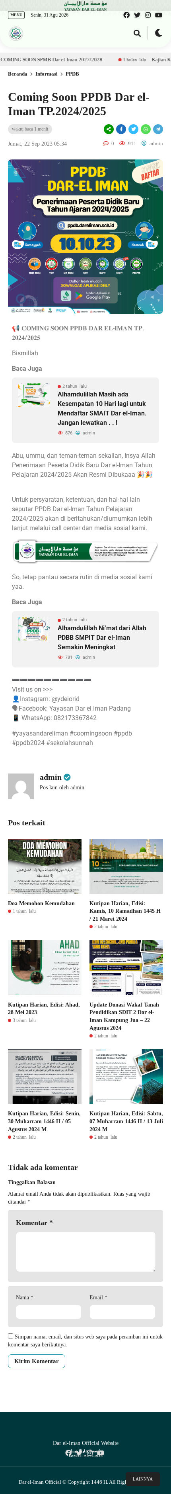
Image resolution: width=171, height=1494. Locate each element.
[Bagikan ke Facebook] (121, 129)
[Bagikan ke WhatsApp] (145, 129)
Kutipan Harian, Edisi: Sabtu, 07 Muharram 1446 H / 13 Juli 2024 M (126, 1121)
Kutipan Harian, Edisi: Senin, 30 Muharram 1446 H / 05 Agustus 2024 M (44, 1121)
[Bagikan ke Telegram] (157, 129)
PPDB (72, 74)
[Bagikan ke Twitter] (133, 129)
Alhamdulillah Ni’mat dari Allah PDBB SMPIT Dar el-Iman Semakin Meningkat (102, 637)
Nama (24, 1298)
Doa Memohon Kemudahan (41, 903)
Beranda (17, 74)
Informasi (46, 74)
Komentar (34, 1223)
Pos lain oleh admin (62, 788)
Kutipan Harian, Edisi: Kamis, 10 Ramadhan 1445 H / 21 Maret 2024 (125, 911)
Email (98, 1298)
